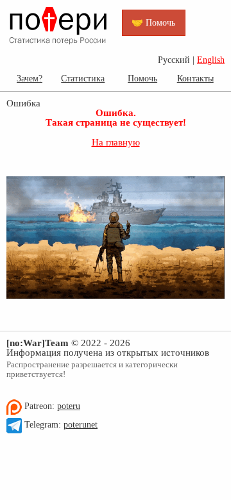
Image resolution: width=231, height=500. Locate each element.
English (211, 60)
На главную (116, 142)
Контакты (195, 78)
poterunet (81, 424)
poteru (68, 406)
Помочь (142, 78)
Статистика (83, 78)
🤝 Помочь (153, 22)
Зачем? (29, 78)
